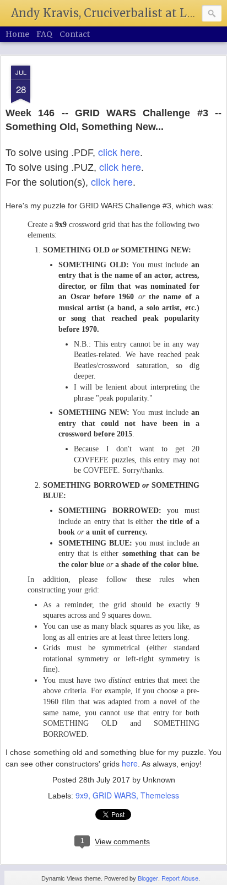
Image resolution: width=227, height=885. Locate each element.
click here (119, 151)
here (130, 763)
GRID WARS (114, 795)
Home (17, 34)
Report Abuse (179, 877)
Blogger (148, 877)
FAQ (44, 34)
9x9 (81, 795)
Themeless (159, 795)
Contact (75, 34)
